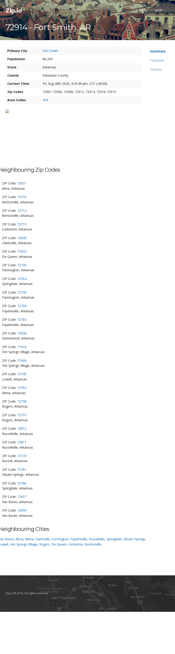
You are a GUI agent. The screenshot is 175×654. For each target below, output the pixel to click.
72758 (21, 401)
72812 (21, 428)
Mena (29, 539)
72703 (21, 319)
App (159, 10)
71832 (21, 251)
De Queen (59, 544)
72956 (21, 510)
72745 (21, 374)
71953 (21, 387)
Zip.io (13, 10)
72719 (21, 224)
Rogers (44, 544)
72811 (21, 442)
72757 (21, 415)
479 (45, 100)
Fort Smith (50, 51)
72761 (21, 469)
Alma (19, 539)
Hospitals (157, 60)
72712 (21, 210)
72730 (21, 265)
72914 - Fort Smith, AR (48, 27)
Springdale (114, 539)
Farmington (60, 539)
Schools (156, 69)
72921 (21, 183)
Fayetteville (78, 539)
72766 (21, 483)
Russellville (97, 539)
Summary (158, 51)
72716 (21, 197)
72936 (21, 333)
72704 (21, 306)
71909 (21, 360)
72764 (21, 279)
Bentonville (93, 544)
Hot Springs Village (23, 544)
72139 (21, 456)
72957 (21, 496)
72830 (21, 238)
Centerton (75, 544)
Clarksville (42, 539)
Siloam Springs (134, 539)
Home (142, 10)
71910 (21, 347)
